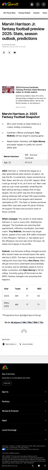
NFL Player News (9, 13)
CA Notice (23, 449)
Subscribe (7, 383)
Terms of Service (33, 449)
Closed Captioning (22, 446)
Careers (12, 446)
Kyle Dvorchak (21, 107)
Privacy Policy (23, 447)
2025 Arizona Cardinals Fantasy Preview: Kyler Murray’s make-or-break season (31, 89)
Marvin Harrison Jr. (11, 344)
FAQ (30, 446)
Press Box (5, 447)
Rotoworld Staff (9, 45)
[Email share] (15, 52)
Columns (36, 13)
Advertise (5, 446)
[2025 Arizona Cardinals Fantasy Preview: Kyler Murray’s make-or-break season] (8, 89)
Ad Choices (14, 447)
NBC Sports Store (39, 446)
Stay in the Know (8, 374)
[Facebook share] (4, 52)
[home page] (10, 4)
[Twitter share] (9, 52)
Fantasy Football (24, 13)
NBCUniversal (14, 453)
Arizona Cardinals (27, 344)
